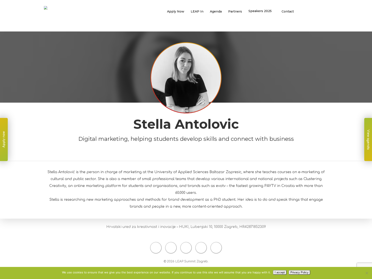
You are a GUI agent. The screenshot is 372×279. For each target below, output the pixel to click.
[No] (366, 273)
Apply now (3, 140)
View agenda (368, 140)
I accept (280, 272)
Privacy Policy (299, 272)
